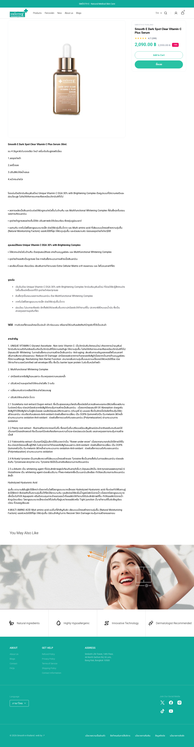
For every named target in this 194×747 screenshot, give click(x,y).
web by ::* (40, 735)
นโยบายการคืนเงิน (142, 735)
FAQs (12, 668)
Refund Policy (48, 654)
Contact (13, 663)
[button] (165, 13)
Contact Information (51, 673)
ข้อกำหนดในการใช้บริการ (120, 735)
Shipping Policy (49, 668)
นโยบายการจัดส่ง (177, 735)
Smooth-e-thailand (26, 735)
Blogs (12, 659)
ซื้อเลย (159, 64)
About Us (14, 654)
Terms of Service (49, 663)
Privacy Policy (48, 659)
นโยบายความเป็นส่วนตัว (95, 735)
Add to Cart (159, 55)
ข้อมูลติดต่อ (160, 735)
